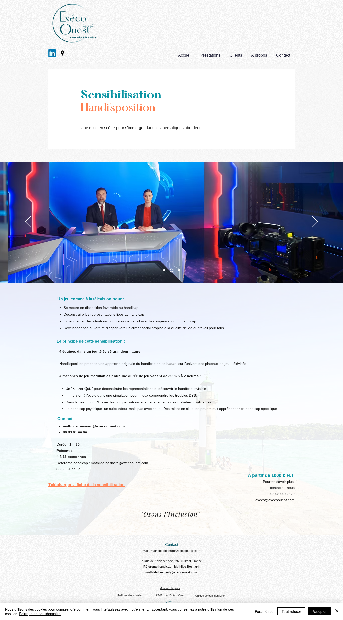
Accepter (320, 611)
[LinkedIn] (52, 53)
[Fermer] (337, 611)
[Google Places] (62, 53)
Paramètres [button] (264, 611)
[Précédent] (28, 222)
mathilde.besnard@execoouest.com (94, 426)
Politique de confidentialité (40, 613)
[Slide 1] (171, 270)
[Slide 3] (179, 270)
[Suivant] (315, 222)
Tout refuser (291, 611)
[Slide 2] (164, 270)
